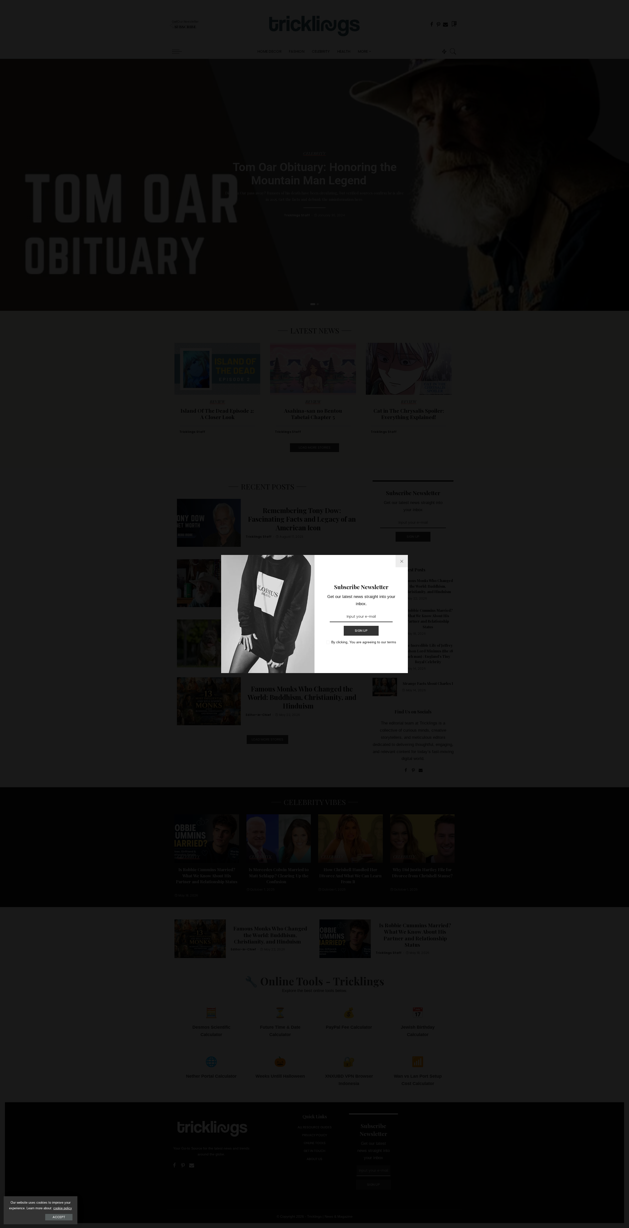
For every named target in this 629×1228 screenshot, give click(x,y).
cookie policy (62, 1208)
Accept (59, 1217)
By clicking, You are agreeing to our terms (363, 642)
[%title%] (402, 561)
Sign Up (361, 630)
